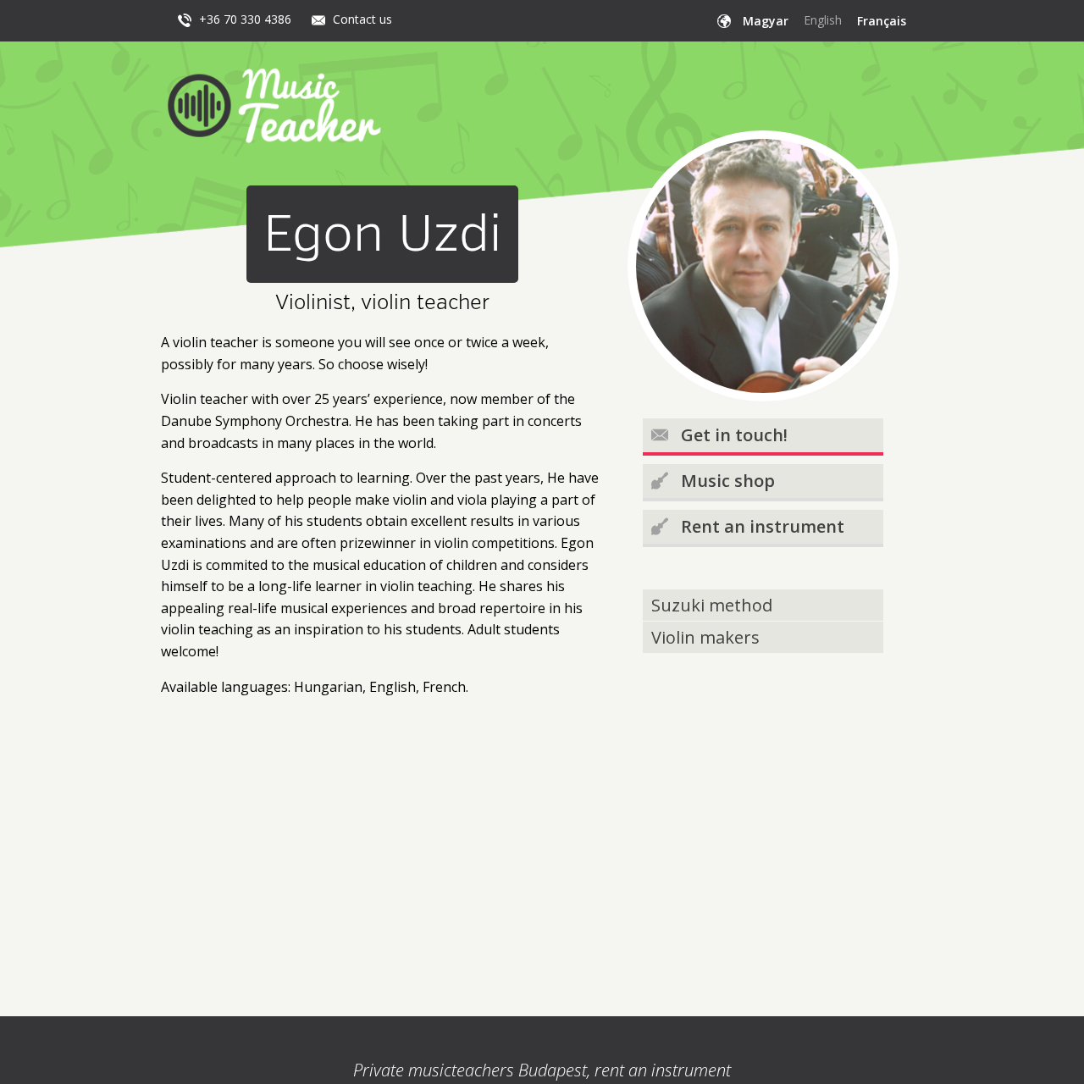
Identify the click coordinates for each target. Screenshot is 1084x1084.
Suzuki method (711, 605)
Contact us (362, 19)
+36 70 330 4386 (245, 19)
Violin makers (705, 637)
